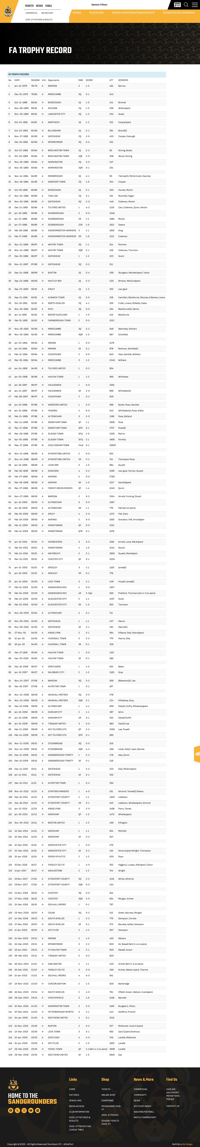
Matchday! (77, 12)
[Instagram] (24, 1110)
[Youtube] (31, 1110)
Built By (182, 1144)
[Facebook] (10, 1110)
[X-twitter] (17, 1110)
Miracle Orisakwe (96, 12)
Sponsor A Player (99, 5)
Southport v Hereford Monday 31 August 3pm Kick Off (133, 12)
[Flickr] (37, 1110)
